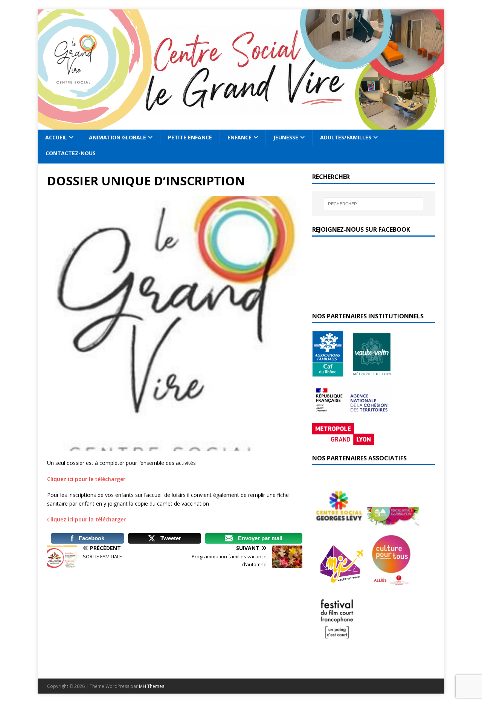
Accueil (56, 137)
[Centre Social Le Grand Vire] (241, 125)
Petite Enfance (190, 137)
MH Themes (151, 686)
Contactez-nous (71, 153)
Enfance (239, 137)
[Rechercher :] (373, 203)
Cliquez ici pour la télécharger (86, 519)
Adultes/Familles (345, 137)
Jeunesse (285, 137)
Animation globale (117, 137)
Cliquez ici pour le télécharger (86, 479)
